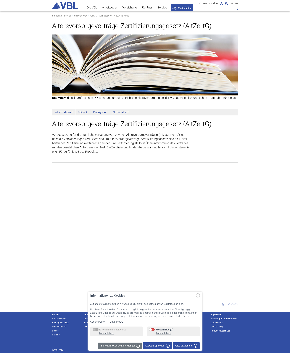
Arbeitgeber (109, 7)
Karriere (56, 334)
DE (231, 3)
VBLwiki (93, 15)
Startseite (57, 15)
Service (162, 7)
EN (236, 3)
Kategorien (100, 112)
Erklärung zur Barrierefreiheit (224, 318)
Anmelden (213, 3)
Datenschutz (116, 321)
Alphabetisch (105, 15)
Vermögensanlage (60, 322)
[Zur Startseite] (65, 5)
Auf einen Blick (59, 318)
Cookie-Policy (97, 321)
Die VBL (92, 7)
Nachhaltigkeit (59, 326)
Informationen (80, 15)
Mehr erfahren (106, 333)
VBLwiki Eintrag (121, 15)
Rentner (147, 7)
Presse (55, 331)
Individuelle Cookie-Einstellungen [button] (118, 345)
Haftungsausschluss (220, 331)
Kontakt (203, 3)
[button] (229, 304)
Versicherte (129, 7)
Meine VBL (182, 7)
